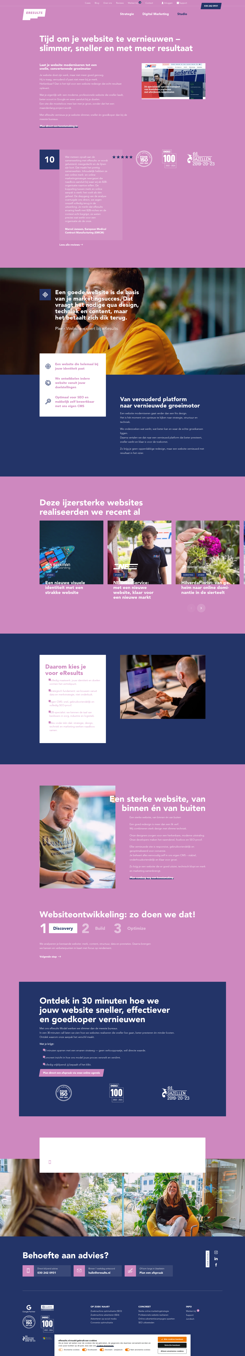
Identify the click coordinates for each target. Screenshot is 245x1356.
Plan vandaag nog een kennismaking (151, 877)
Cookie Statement (105, 1346)
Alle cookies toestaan (173, 1339)
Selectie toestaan (172, 1345)
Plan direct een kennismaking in (59, 126)
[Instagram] (216, 1252)
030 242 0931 (211, 6)
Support (183, 3)
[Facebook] (216, 1264)
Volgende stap (48, 956)
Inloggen (168, 3)
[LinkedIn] (216, 1258)
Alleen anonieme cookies (172, 1351)
